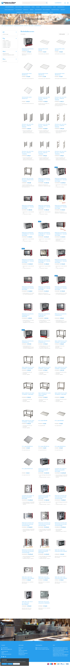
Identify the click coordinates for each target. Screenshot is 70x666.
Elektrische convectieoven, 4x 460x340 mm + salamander (28, 315)
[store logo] (8, 3)
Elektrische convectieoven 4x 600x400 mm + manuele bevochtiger (28, 207)
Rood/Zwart (5, 61)
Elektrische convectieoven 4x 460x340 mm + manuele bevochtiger (28, 261)
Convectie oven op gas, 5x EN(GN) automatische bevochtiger (44, 470)
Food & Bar (26, 25)
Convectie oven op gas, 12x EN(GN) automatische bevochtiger (28, 497)
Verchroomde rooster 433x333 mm (27, 97)
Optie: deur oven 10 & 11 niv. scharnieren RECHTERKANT (27, 603)
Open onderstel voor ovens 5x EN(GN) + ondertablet (61, 341)
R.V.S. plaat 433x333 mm (27, 468)
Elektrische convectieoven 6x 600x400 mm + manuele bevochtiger (44, 180)
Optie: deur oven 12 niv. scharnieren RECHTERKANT (61, 577)
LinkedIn (3, 656)
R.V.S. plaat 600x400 (42, 420)
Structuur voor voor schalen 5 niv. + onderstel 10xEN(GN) (60, 153)
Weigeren (10, 663)
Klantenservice (58, 2)
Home (2, 25)
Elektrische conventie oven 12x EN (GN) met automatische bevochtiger (44, 524)
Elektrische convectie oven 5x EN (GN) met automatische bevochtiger (61, 497)
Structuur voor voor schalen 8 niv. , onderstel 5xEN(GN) (44, 98)
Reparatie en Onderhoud (23, 653)
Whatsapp (5, 656)
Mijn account (21, 647)
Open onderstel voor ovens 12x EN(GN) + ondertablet (28, 393)
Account (65, 3)
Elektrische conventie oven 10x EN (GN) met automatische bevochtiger (61, 524)
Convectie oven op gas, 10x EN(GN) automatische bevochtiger (44, 497)
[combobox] (35, 3)
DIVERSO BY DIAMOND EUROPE (8, 54)
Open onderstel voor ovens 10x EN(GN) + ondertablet (61, 393)
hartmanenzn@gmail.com (7, 649)
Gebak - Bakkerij (31, 25)
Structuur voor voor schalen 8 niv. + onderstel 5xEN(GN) (60, 126)
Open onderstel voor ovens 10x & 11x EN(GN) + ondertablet (44, 394)
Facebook (1, 656)
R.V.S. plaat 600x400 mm (27, 446)
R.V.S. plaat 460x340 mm (43, 446)
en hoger (5, 34)
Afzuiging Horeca (22, 654)
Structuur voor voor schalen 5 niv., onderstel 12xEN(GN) (28, 153)
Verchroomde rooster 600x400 (43, 49)
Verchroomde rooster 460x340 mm (43, 74)
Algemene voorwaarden (23, 650)
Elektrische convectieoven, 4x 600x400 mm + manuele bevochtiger (28, 288)
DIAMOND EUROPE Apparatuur (8, 25)
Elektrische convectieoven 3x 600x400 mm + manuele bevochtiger (61, 234)
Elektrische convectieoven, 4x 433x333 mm (44, 341)
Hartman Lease (21, 651)
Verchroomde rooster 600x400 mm (27, 74)
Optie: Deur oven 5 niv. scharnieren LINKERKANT (44, 577)
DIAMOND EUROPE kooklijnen (18, 25)
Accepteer (4, 663)
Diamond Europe (6, 53)
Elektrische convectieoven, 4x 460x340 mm (28, 49)
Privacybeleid (16, 663)
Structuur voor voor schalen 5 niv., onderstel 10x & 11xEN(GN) (28, 180)
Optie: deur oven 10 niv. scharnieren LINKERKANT (44, 602)
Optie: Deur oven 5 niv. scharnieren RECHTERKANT (61, 550)
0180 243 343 (5, 647)
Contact (20, 649)
